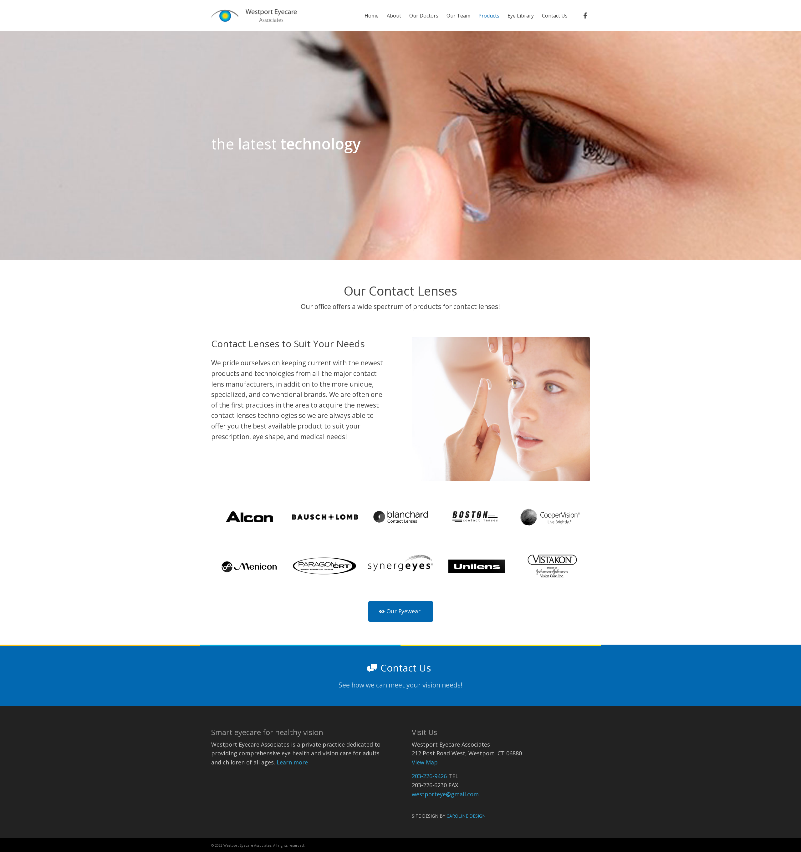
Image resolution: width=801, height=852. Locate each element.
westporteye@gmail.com (445, 794)
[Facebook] (585, 15)
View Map (425, 762)
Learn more (292, 762)
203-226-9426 (429, 776)
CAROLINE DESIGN (466, 816)
